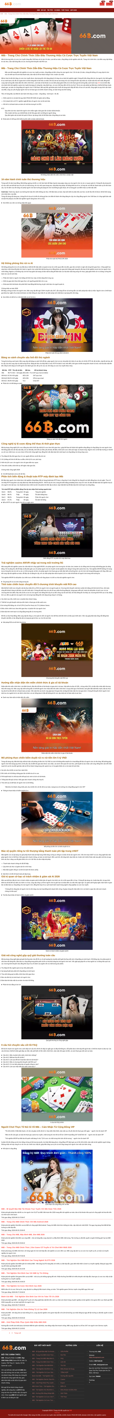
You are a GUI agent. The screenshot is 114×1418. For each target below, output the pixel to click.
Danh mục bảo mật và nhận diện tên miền (16, 697)
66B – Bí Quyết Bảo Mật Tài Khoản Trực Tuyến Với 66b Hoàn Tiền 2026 (31, 1209)
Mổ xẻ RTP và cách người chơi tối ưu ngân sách (18, 502)
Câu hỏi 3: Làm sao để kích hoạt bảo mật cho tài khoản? (20, 1059)
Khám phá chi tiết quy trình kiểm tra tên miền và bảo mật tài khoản (23, 119)
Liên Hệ (63, 1362)
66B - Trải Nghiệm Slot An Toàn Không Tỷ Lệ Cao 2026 (24, 1309)
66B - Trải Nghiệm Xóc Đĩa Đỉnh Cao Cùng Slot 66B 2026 (44, 1390)
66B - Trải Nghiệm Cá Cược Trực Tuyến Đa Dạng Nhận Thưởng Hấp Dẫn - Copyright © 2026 (44, 1400)
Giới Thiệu (64, 1393)
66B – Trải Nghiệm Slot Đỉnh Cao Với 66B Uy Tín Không (24, 1273)
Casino (63, 1379)
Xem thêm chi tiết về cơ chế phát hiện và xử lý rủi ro (19, 297)
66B (99, 83)
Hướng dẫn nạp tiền (67, 1376)
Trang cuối (17, 1333)
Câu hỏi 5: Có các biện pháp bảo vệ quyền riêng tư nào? (21, 1064)
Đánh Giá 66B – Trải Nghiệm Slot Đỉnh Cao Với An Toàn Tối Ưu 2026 (30, 1297)
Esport (63, 1383)
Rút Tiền (63, 1355)
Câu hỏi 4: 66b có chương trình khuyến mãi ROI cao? (20, 1062)
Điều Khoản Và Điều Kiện (69, 1390)
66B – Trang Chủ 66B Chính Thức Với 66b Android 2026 (24, 1222)
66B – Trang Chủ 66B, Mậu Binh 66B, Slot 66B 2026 (23, 1235)
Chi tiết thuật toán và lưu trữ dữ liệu (14, 474)
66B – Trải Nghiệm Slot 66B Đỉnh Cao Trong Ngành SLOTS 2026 (28, 1260)
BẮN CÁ (63, 1386)
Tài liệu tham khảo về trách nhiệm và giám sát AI (18, 895)
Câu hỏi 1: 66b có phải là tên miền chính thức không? (20, 1055)
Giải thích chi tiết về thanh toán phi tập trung (16, 874)
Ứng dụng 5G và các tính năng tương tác (16, 581)
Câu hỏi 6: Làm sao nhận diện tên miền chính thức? (19, 1066)
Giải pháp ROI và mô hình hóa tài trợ (14, 622)
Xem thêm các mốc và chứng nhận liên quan (17, 203)
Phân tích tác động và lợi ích (12, 984)
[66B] (13, 4)
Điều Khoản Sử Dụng (67, 1369)
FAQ (62, 1358)
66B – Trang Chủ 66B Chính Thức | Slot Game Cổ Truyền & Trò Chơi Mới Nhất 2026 (36, 1247)
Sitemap (57, 1412)
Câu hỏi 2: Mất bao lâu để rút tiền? (13, 1057)
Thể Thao (64, 1397)
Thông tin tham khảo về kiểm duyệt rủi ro (15, 790)
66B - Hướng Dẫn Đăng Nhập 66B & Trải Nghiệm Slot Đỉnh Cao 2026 (44, 1393)
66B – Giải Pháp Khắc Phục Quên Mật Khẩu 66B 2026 (23, 1322)
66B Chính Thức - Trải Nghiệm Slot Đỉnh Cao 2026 (44, 1386)
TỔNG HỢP (64, 1372)
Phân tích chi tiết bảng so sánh (12, 383)
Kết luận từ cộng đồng (10, 1148)
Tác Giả (63, 1365)
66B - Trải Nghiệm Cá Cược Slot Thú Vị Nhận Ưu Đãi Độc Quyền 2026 (44, 1397)
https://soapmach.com (96, 1357)
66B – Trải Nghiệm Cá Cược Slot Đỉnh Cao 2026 (21, 1286)
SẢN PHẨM (64, 1351)
